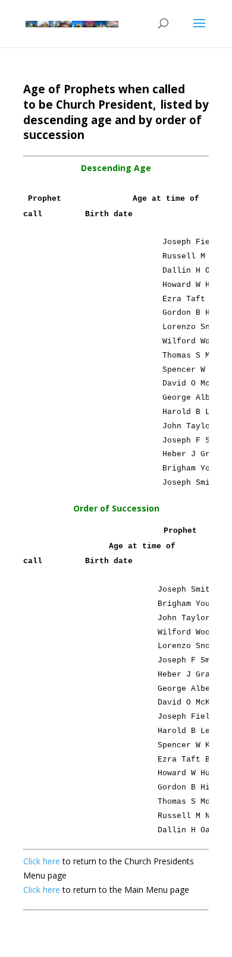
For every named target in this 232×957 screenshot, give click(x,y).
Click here (42, 861)
